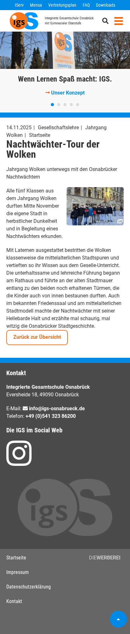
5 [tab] (77, 104)
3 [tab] (65, 104)
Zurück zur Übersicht (37, 337)
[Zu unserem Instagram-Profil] (19, 453)
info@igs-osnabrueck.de (57, 408)
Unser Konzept (68, 93)
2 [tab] (58, 104)
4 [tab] (71, 104)
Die (105, 558)
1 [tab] (52, 104)
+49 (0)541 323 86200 (51, 416)
